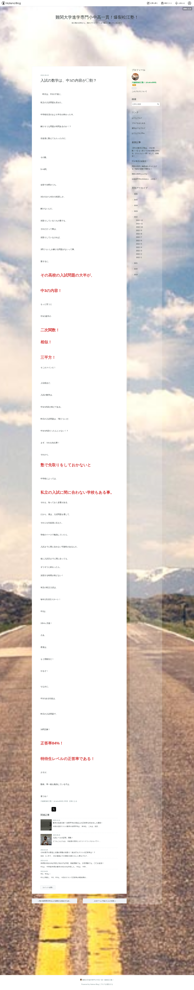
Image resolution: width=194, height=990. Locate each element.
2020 (136, 269)
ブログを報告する (106, 984)
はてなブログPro (138, 133)
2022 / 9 (139, 230)
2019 (136, 275)
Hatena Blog (94, 984)
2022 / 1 (139, 257)
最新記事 (136, 142)
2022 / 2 (139, 254)
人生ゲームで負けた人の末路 (105, 901)
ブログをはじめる (138, 123)
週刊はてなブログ (138, 128)
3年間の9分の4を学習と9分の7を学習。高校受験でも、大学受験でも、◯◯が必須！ (72, 863)
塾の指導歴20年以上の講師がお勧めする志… (54, 901)
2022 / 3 (139, 251)
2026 (136, 194)
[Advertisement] (67, 48)
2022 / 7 (139, 237)
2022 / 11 (139, 224)
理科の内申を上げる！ (140, 174)
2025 (136, 200)
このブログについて (139, 91)
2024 (136, 205)
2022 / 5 (139, 244)
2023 (136, 211)
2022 (136, 217)
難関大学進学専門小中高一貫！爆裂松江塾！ (97, 17)
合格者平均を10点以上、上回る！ (144, 179)
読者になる (187, 9)
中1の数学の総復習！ (140, 161)
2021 (136, 263)
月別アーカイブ (140, 188)
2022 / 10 (139, 227)
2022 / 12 (139, 220)
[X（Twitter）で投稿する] (54, 809)
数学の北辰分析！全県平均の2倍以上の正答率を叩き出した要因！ (78, 823)
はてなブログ (137, 118)
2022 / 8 (139, 234)
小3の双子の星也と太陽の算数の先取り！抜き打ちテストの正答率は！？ (68, 852)
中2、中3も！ (46, 874)
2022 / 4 (139, 247)
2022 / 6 (139, 240)
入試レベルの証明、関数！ (63, 838)
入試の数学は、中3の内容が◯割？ (69, 80)
